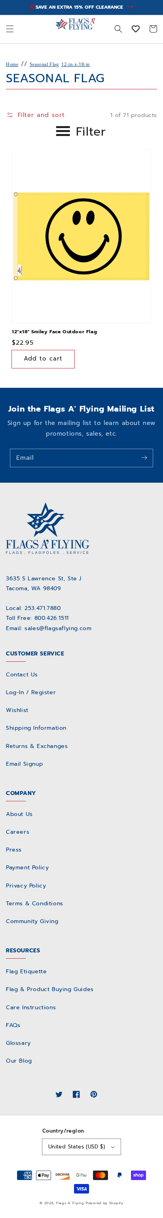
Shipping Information (36, 728)
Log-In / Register (31, 692)
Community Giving (32, 921)
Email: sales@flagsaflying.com (48, 628)
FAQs (13, 1025)
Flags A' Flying (70, 1203)
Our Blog (19, 1061)
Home (12, 64)
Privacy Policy (26, 886)
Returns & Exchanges (37, 746)
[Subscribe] (144, 457)
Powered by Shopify (104, 1203)
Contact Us (22, 674)
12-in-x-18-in (75, 64)
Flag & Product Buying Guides (50, 989)
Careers (17, 832)
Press (14, 850)
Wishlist (17, 710)
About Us (19, 814)
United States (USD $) (76, 1146)
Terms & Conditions (34, 903)
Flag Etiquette (26, 971)
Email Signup (24, 764)
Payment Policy (27, 867)
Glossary (18, 1043)
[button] (10, 29)
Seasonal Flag (44, 64)
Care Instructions (31, 1007)
